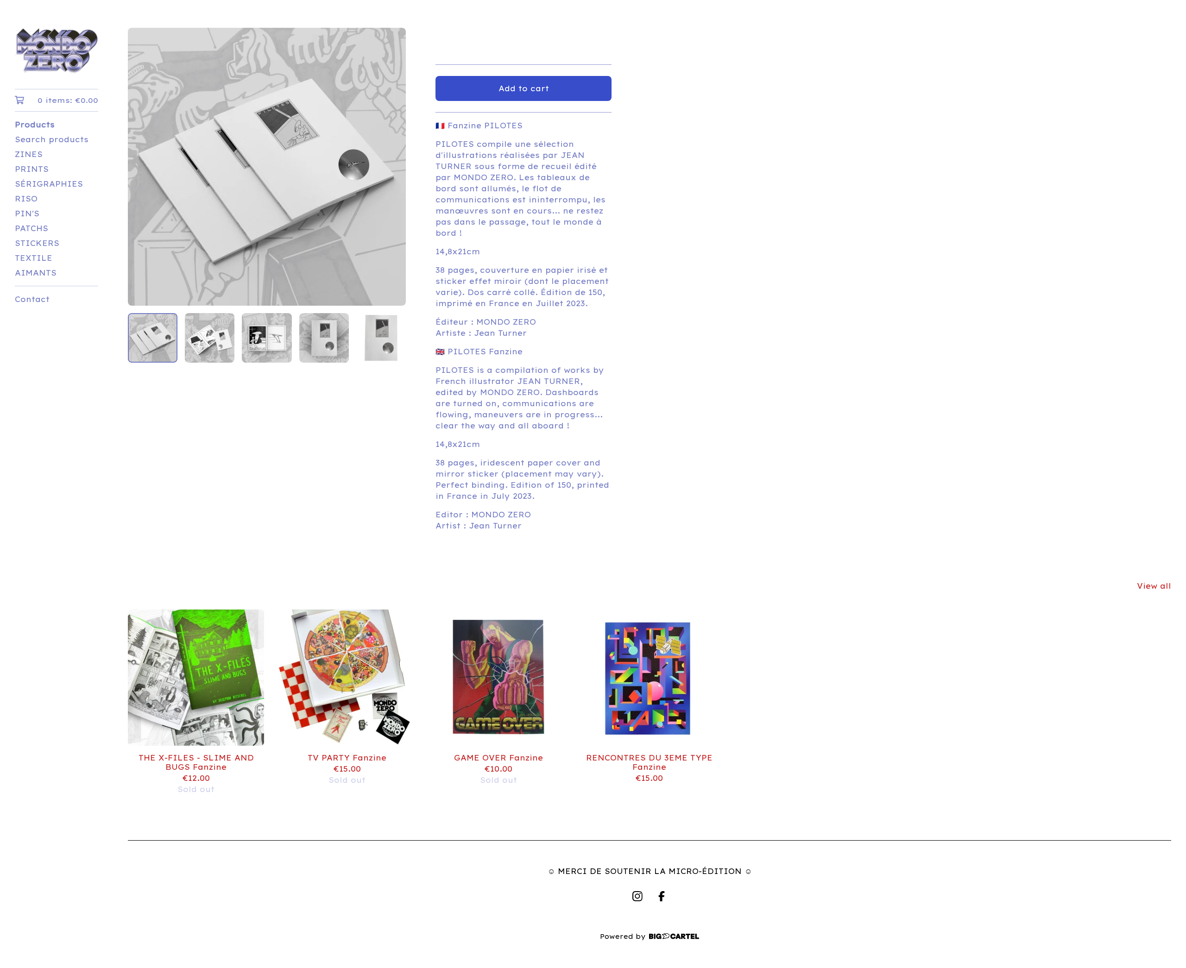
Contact (32, 299)
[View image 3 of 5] (266, 338)
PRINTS (32, 169)
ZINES (29, 154)
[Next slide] (392, 167)
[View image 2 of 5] (209, 338)
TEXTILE (33, 258)
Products (35, 124)
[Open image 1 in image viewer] (267, 167)
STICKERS (37, 243)
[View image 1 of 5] (152, 338)
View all (1154, 586)
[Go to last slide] (140, 167)
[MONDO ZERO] (56, 51)
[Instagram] (637, 896)
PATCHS (31, 228)
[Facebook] (661, 896)
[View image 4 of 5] (324, 338)
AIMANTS (36, 272)
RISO (26, 198)
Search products (51, 139)
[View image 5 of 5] (381, 338)
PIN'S (27, 213)
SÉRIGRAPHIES (49, 184)
